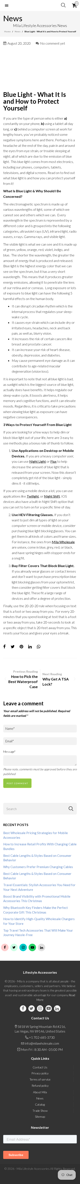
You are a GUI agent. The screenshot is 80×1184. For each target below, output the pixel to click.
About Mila (40, 1092)
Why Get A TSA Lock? (55, 681)
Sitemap (40, 1116)
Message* (9, 751)
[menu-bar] (7, 5)
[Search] (63, 5)
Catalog (40, 1104)
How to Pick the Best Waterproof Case (23, 681)
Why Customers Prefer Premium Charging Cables (38, 867)
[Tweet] (13, 646)
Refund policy (40, 1085)
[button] (71, 809)
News (40, 1098)
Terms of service (40, 1079)
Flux (53, 461)
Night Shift (52, 496)
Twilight (33, 496)
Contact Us (40, 1067)
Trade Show (40, 1110)
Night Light (37, 461)
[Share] (4, 646)
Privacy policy (40, 1073)
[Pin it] (21, 646)
